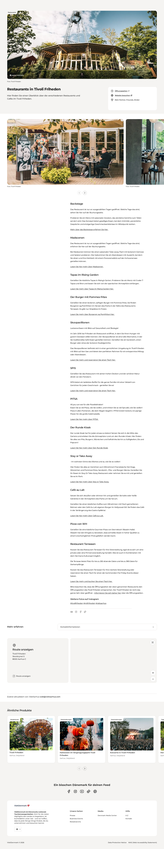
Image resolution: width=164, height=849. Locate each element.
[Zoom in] (153, 672)
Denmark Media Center (107, 815)
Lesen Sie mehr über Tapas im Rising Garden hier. (92, 289)
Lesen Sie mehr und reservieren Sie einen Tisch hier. (93, 360)
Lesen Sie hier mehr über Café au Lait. (87, 516)
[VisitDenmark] (22, 806)
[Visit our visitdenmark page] (82, 791)
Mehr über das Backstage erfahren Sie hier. (89, 230)
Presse (72, 815)
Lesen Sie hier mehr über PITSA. (84, 419)
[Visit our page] (75, 791)
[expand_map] (152, 642)
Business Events (76, 819)
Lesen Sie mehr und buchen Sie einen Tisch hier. (91, 581)
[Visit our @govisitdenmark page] (88, 791)
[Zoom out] (153, 679)
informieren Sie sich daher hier (107, 593)
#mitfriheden (89, 603)
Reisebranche (75, 822)
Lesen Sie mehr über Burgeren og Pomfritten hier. (92, 314)
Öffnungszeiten (121, 91)
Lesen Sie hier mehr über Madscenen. (86, 267)
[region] (113, 660)
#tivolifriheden (76, 603)
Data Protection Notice (117, 843)
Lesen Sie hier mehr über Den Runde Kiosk (89, 448)
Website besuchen (122, 95)
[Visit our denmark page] (69, 791)
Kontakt (129, 819)
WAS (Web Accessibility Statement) (142, 843)
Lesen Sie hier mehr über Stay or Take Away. (89, 482)
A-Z (127, 815)
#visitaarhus (101, 603)
